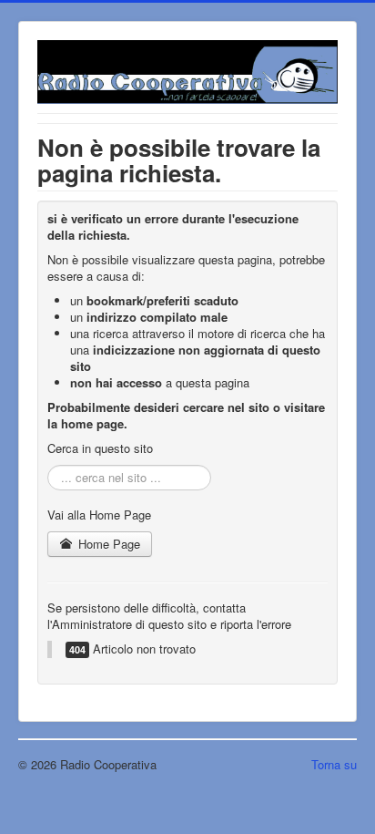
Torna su (334, 764)
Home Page (107, 543)
